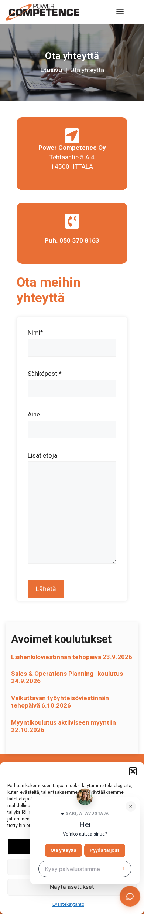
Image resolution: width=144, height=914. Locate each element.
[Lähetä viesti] (123, 869)
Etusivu (52, 70)
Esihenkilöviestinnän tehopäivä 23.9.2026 (71, 657)
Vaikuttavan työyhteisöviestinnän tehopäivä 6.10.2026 (60, 701)
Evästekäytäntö (68, 904)
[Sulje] (131, 806)
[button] (133, 771)
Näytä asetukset (72, 886)
